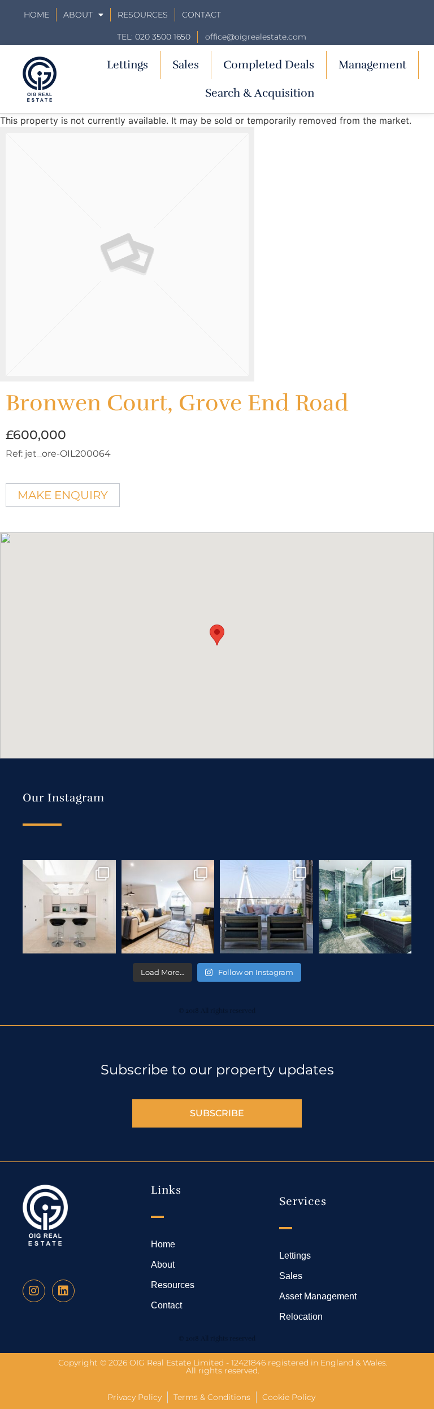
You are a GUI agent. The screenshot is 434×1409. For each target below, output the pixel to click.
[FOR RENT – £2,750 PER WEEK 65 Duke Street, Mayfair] (168, 906)
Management (372, 65)
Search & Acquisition (259, 93)
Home (36, 15)
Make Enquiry (63, 495)
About (78, 15)
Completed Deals (268, 65)
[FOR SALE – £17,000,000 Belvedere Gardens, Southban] (266, 906)
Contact (201, 15)
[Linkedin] (63, 1291)
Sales (185, 65)
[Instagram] (34, 1291)
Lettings (127, 65)
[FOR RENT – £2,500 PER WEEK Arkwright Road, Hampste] (365, 906)
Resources (143, 15)
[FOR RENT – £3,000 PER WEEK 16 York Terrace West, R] (69, 906)
